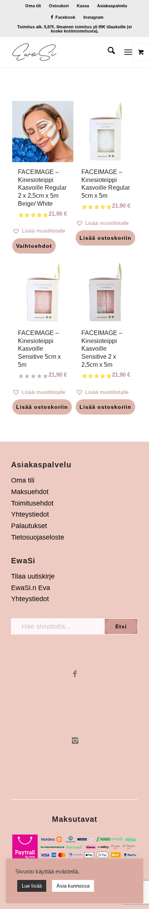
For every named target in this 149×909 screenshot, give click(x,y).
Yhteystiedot (30, 514)
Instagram (93, 17)
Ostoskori (59, 5)
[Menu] (128, 52)
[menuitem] (33, 6)
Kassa (83, 5)
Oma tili (33, 5)
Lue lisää (32, 886)
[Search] (107, 52)
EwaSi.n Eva (30, 588)
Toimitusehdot (32, 503)
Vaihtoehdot (34, 246)
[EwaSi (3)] (61, 52)
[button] (42, 231)
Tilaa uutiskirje (33, 576)
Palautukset (29, 526)
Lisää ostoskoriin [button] (105, 238)
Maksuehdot (30, 492)
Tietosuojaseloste (37, 537)
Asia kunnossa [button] (73, 886)
